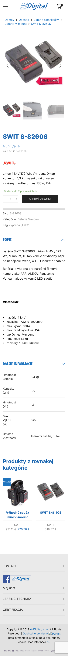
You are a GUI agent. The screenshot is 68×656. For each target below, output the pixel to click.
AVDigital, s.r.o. (39, 629)
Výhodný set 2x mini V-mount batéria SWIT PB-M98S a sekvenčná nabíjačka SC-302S (17, 515)
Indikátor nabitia (41, 436)
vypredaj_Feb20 (19, 225)
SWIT (17, 525)
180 (33, 420)
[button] (7, 65)
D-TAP (56, 436)
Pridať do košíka (41, 199)
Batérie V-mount (29, 219)
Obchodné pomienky (36, 633)
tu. (48, 642)
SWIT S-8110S (50, 512)
